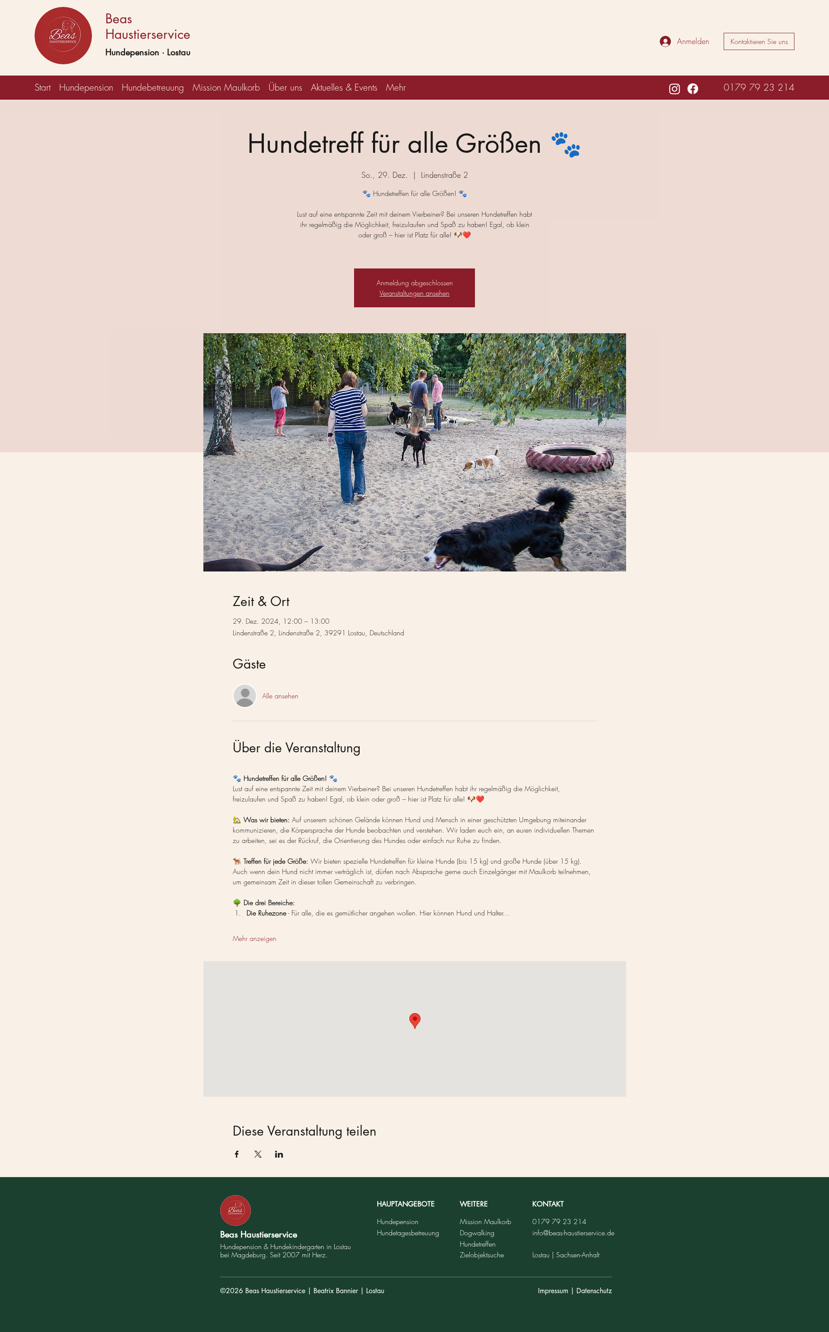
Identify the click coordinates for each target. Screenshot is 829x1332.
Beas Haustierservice (147, 26)
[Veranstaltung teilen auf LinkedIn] (279, 1154)
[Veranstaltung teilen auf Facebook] (237, 1154)
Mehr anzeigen (254, 938)
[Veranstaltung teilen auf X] (258, 1154)
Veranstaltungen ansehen (414, 293)
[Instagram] (675, 89)
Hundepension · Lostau (147, 52)
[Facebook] (693, 89)
